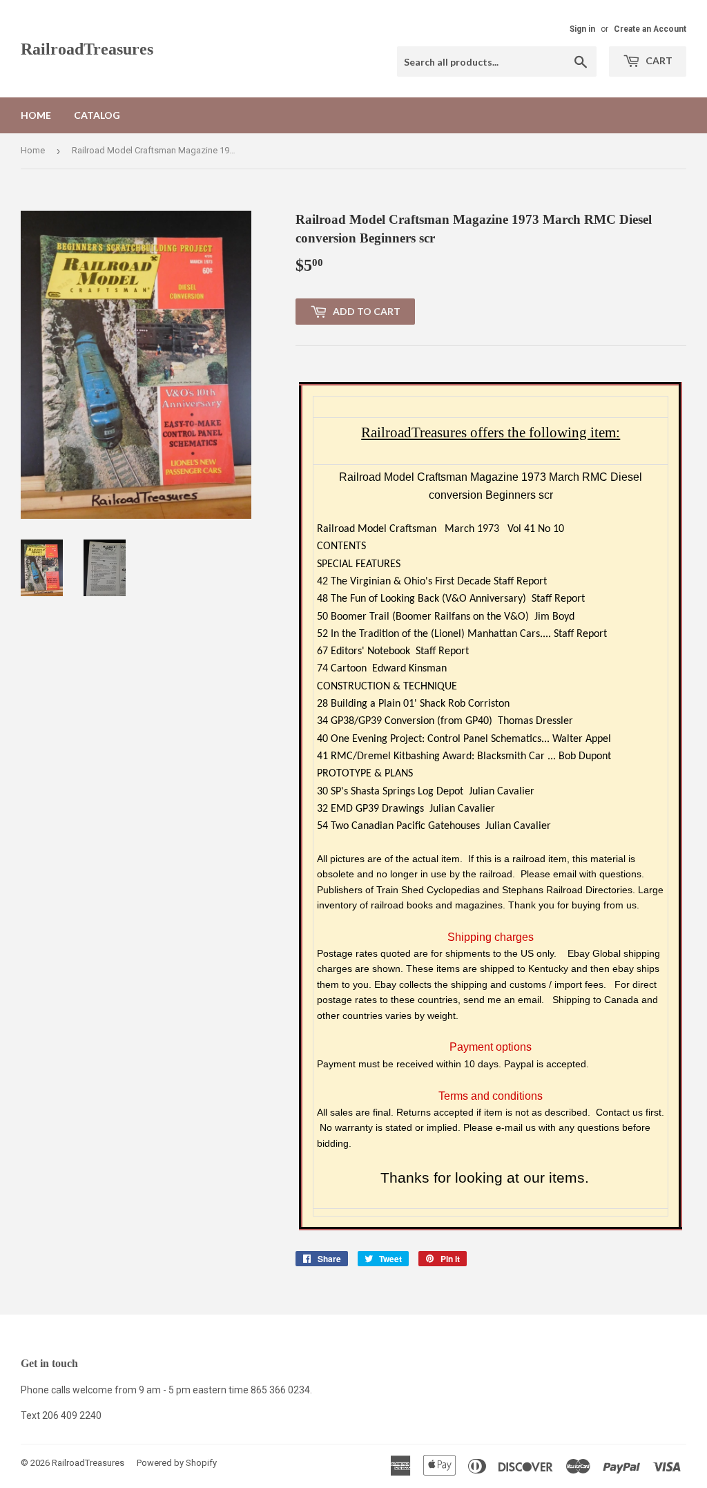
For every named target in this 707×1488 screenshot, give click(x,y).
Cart (657, 60)
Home (36, 115)
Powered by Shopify (177, 1463)
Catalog (97, 115)
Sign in (582, 29)
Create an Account (650, 29)
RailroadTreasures (87, 48)
